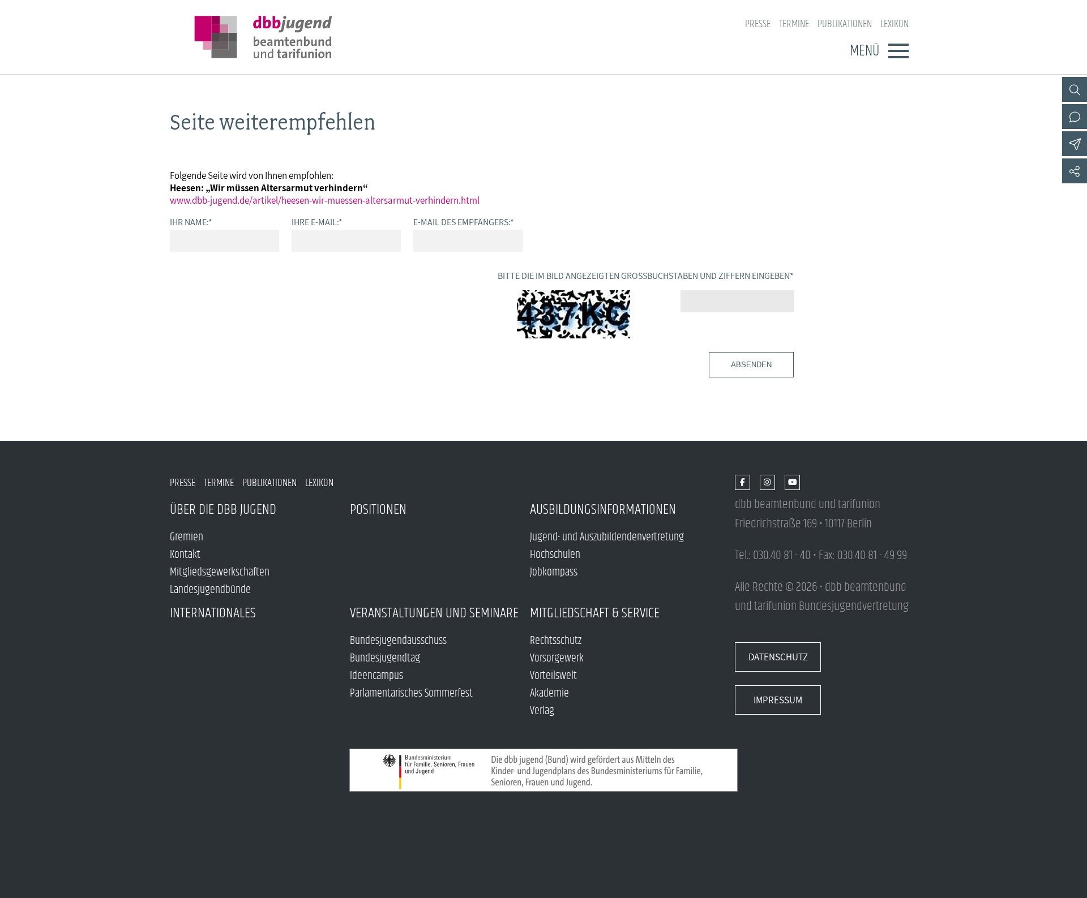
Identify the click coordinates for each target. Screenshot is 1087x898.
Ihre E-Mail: (317, 221)
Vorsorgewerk (557, 658)
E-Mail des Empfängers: (463, 221)
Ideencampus (376, 676)
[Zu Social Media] (1074, 170)
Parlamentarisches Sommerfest (411, 693)
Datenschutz (778, 657)
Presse (758, 24)
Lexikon (894, 24)
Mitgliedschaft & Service (595, 613)
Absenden (751, 364)
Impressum (778, 700)
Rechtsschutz (555, 641)
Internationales (213, 613)
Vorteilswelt (553, 676)
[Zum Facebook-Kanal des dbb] (742, 483)
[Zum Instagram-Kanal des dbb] (767, 483)
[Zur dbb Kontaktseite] (1074, 116)
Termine (794, 24)
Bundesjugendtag (385, 658)
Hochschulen (555, 555)
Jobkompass (553, 572)
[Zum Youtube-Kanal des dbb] (792, 483)
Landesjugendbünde (210, 590)
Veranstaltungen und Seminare (434, 613)
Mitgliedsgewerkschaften (219, 572)
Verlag (542, 711)
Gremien (186, 537)
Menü (864, 51)
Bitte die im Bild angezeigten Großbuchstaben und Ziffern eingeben (646, 275)
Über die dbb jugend (223, 510)
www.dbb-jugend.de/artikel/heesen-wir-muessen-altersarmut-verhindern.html (325, 200)
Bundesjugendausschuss (398, 641)
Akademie (549, 693)
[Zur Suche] (1074, 89)
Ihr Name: (191, 221)
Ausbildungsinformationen (603, 510)
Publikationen (845, 24)
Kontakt (185, 555)
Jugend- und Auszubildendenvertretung (607, 537)
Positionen (378, 510)
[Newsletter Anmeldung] (1074, 143)
